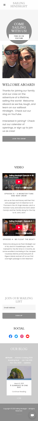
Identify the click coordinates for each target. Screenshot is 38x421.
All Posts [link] (8, 357)
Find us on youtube (19, 37)
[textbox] (19, 307)
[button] (4, 5)
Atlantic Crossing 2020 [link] (24, 357)
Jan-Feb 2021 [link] (27, 360)
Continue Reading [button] (19, 391)
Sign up (19, 316)
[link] (19, 5)
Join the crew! (19, 139)
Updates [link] (27, 363)
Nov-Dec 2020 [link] (15, 363)
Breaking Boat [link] (13, 360)
